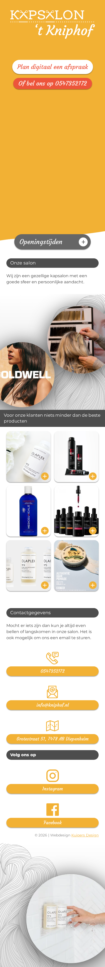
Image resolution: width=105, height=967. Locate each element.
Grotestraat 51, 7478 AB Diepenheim (53, 739)
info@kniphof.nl (52, 705)
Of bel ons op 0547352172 (52, 83)
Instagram (52, 789)
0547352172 (52, 671)
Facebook (53, 822)
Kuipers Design (85, 835)
